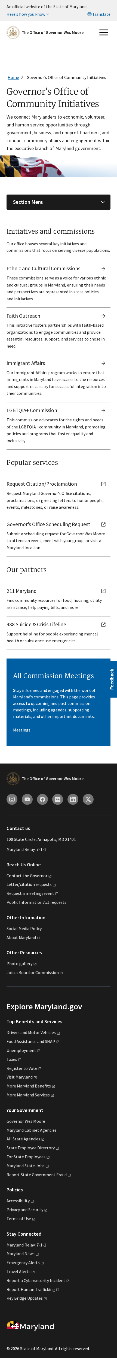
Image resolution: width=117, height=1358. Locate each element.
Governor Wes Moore (26, 1121)
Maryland (21, 1253)
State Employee (31, 1147)
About (21, 937)
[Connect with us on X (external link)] (88, 799)
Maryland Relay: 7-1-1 (26, 849)
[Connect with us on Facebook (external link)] (42, 799)
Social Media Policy (24, 928)
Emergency (23, 1262)
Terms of (19, 1218)
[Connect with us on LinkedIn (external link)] (72, 799)
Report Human (31, 1289)
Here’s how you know (26, 14)
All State (23, 1138)
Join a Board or (33, 972)
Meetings (21, 730)
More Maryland (29, 1086)
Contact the (27, 875)
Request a (30, 893)
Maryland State (26, 1165)
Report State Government (37, 1174)
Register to (22, 1068)
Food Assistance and (31, 1041)
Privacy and (25, 1209)
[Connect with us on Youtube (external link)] (27, 799)
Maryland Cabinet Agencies (32, 1130)
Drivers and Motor (31, 1032)
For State (26, 1156)
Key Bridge (25, 1298)
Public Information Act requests (36, 902)
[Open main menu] (103, 32)
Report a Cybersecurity (36, 1280)
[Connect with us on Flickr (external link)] (57, 799)
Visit (20, 1077)
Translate (101, 14)
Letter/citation (29, 884)
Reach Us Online (24, 864)
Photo (19, 963)
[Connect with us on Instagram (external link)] (12, 799)
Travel (18, 1271)
